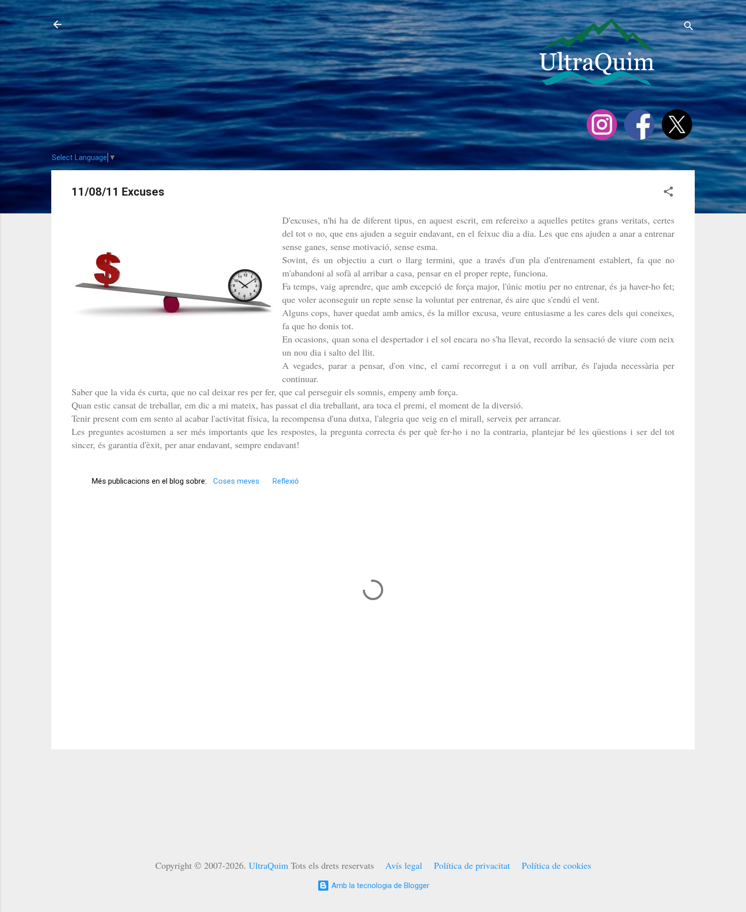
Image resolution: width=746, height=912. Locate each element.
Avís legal (403, 865)
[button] (668, 193)
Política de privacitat (472, 865)
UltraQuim (268, 865)
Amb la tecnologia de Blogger (379, 885)
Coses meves (236, 481)
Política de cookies (556, 865)
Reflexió (286, 481)
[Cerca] (689, 27)
